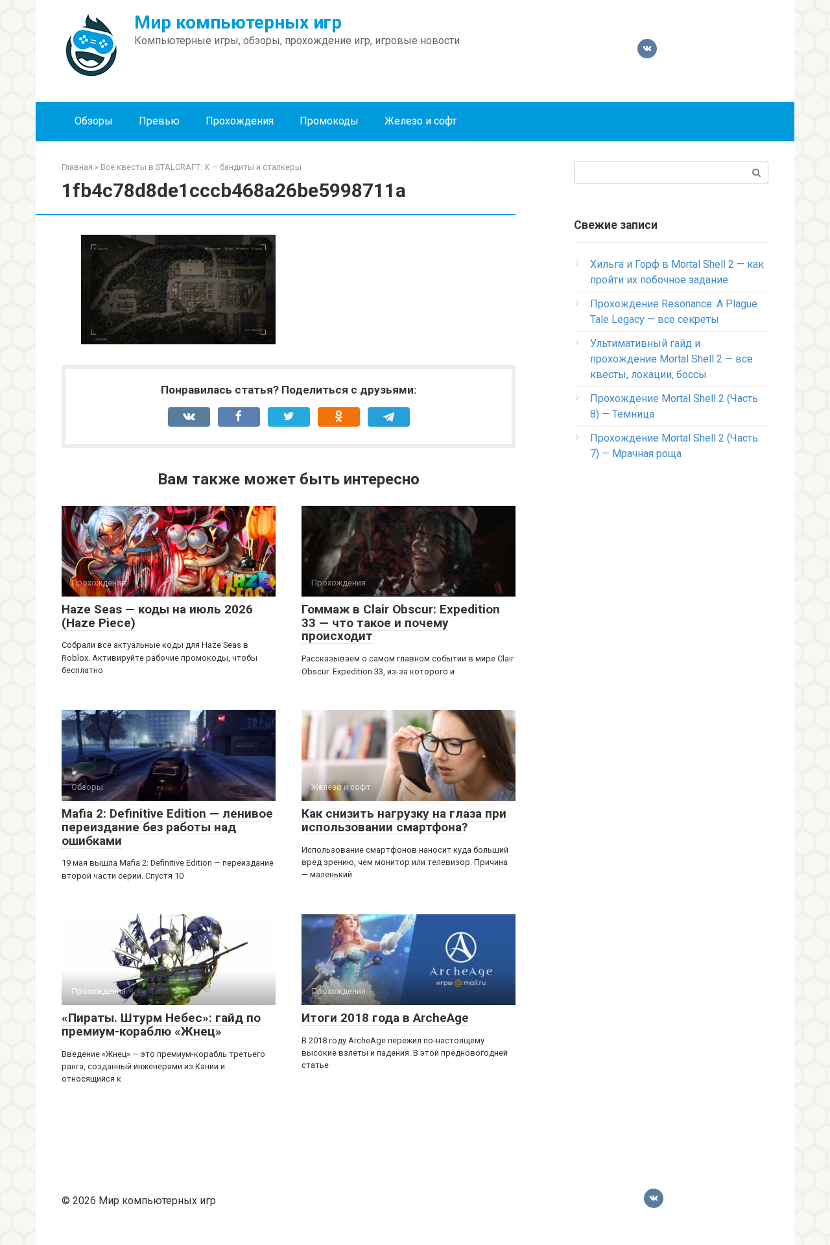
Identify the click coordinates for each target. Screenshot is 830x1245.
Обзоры (94, 121)
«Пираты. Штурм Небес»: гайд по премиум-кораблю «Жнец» (161, 1024)
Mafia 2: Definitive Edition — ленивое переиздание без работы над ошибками (167, 827)
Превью (159, 121)
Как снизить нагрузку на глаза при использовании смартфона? (404, 820)
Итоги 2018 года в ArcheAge (385, 1017)
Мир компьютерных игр (238, 22)
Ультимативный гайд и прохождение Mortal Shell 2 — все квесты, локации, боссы (671, 359)
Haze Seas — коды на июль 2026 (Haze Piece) (157, 616)
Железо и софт (420, 121)
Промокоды (329, 121)
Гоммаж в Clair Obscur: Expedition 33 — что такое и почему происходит (401, 623)
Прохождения (240, 121)
